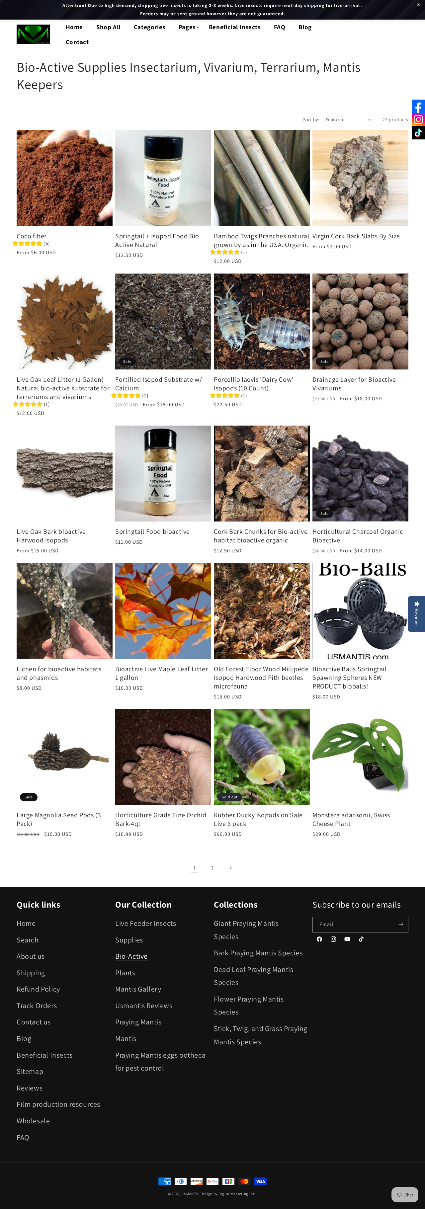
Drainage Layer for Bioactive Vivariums (354, 383)
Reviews (29, 1087)
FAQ (23, 1137)
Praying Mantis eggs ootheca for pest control (160, 1061)
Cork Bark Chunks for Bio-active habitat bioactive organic (261, 535)
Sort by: (311, 119)
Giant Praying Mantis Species (246, 929)
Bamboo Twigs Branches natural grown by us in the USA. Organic (261, 240)
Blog (24, 1038)
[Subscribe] (400, 924)
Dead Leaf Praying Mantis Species (253, 975)
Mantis (125, 1038)
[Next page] (230, 867)
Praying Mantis (138, 1021)
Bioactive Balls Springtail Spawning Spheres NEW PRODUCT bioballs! (349, 677)
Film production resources (58, 1104)
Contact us (34, 1021)
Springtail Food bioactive (152, 531)
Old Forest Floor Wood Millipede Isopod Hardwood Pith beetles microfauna (261, 677)
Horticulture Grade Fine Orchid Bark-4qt (161, 819)
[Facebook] (418, 106)
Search (28, 939)
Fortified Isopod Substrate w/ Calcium (158, 383)
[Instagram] (418, 119)
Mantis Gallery (138, 989)
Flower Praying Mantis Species (249, 1005)
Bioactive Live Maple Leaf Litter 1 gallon (161, 673)
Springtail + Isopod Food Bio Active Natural (157, 240)
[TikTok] (418, 132)
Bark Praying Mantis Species (258, 952)
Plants (125, 972)
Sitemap (30, 1071)
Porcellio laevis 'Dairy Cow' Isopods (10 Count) (254, 383)
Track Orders (37, 1005)
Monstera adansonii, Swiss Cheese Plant (351, 819)
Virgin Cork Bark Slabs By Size (356, 236)
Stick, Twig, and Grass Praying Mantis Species (260, 1034)
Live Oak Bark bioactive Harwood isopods (51, 535)
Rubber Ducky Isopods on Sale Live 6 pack (258, 819)
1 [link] (194, 867)
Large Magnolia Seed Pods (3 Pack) (59, 819)
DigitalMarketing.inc (237, 1193)
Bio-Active (131, 955)
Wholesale (33, 1120)
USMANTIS (190, 1193)
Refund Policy (38, 989)
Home (26, 922)
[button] (187, 27)
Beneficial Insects (45, 1054)
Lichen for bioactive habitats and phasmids (59, 673)
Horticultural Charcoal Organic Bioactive (357, 535)
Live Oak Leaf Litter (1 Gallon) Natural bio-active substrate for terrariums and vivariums (63, 388)
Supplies (129, 939)
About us (31, 955)
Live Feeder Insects (145, 922)
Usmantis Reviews (144, 1005)
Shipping (31, 972)
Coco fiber (32, 236)
